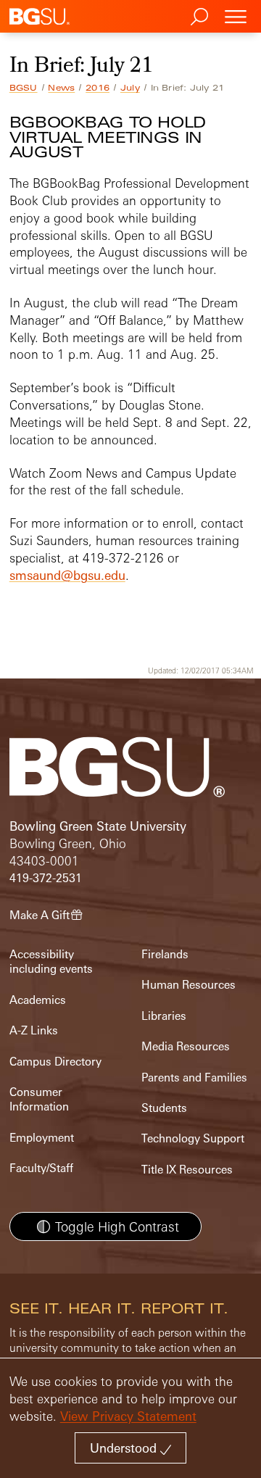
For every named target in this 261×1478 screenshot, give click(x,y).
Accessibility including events (51, 961)
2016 (97, 88)
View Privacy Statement (128, 1416)
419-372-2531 (45, 878)
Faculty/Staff (41, 1168)
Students (164, 1108)
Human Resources (188, 985)
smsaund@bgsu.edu (67, 575)
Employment (41, 1138)
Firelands (164, 954)
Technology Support (192, 1138)
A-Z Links (33, 1030)
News (61, 88)
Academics (37, 1000)
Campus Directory (55, 1061)
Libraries (163, 1016)
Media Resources (185, 1046)
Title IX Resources (187, 1169)
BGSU (23, 88)
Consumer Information (39, 1099)
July (130, 88)
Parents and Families (194, 1077)
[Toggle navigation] (236, 16)
